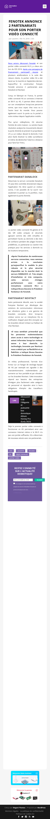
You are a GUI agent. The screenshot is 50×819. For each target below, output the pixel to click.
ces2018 (20, 451)
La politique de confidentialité (31, 811)
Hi (10, 454)
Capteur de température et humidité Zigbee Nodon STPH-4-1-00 (25, 604)
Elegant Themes (19, 808)
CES (32, 39)
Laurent (15, 39)
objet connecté (22, 454)
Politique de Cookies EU (25, 814)
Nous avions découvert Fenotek (22, 63)
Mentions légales (11, 811)
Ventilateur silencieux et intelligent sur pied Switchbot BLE (25, 733)
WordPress (41, 808)
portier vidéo (14, 458)
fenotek (32, 451)
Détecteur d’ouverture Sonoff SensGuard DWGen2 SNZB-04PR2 (23, 669)
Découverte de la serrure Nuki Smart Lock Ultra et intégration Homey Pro (25, 539)
